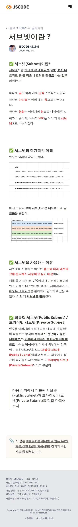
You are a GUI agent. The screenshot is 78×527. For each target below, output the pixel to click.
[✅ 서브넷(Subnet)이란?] (7, 62)
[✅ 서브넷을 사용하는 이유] (7, 261)
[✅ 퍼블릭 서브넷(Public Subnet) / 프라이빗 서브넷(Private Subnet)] (7, 316)
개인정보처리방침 (45, 518)
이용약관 (28, 518)
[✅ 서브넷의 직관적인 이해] (7, 149)
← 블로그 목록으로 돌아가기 (24, 28)
